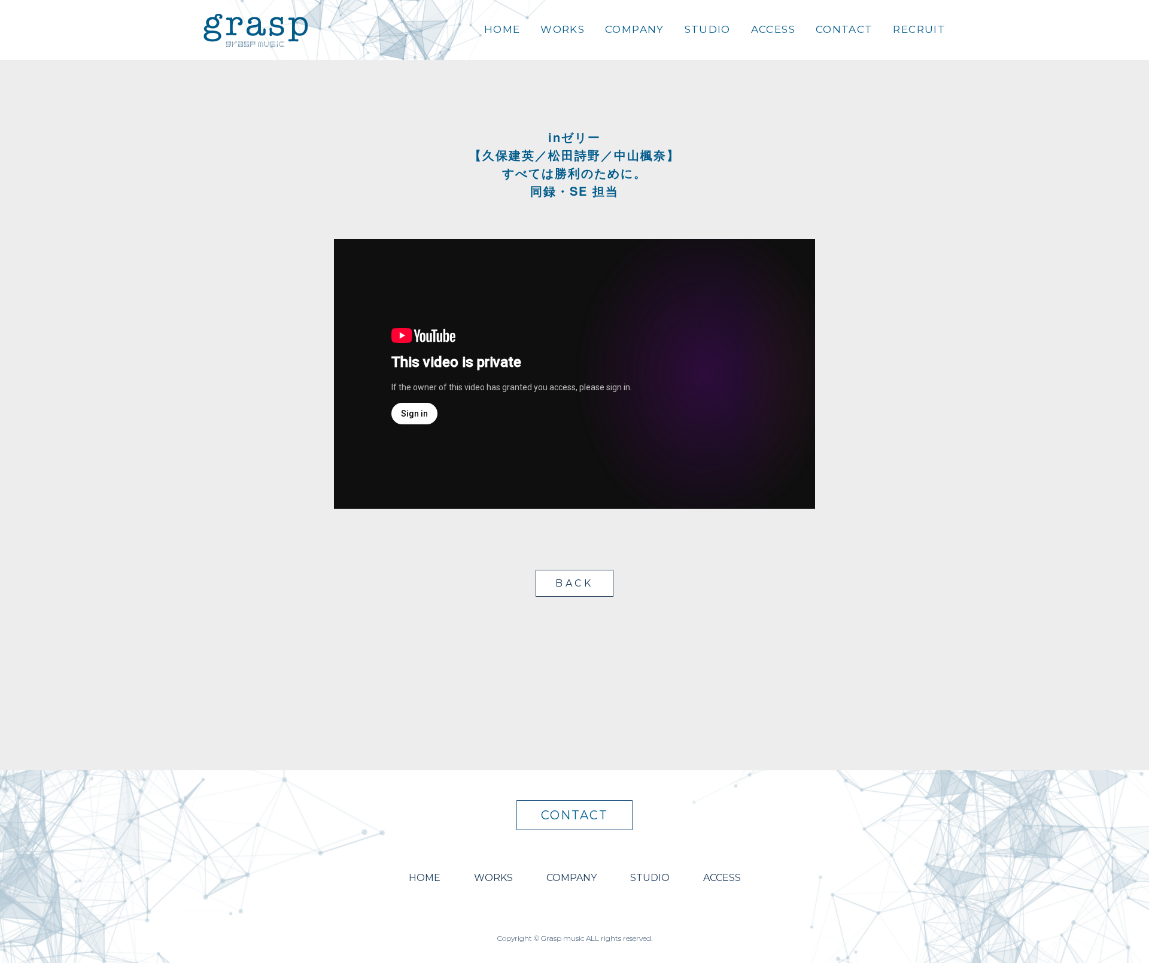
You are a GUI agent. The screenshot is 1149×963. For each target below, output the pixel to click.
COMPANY (634, 29)
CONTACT (844, 29)
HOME (502, 29)
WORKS (562, 29)
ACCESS (773, 29)
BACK (574, 583)
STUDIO (708, 29)
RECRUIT (919, 29)
